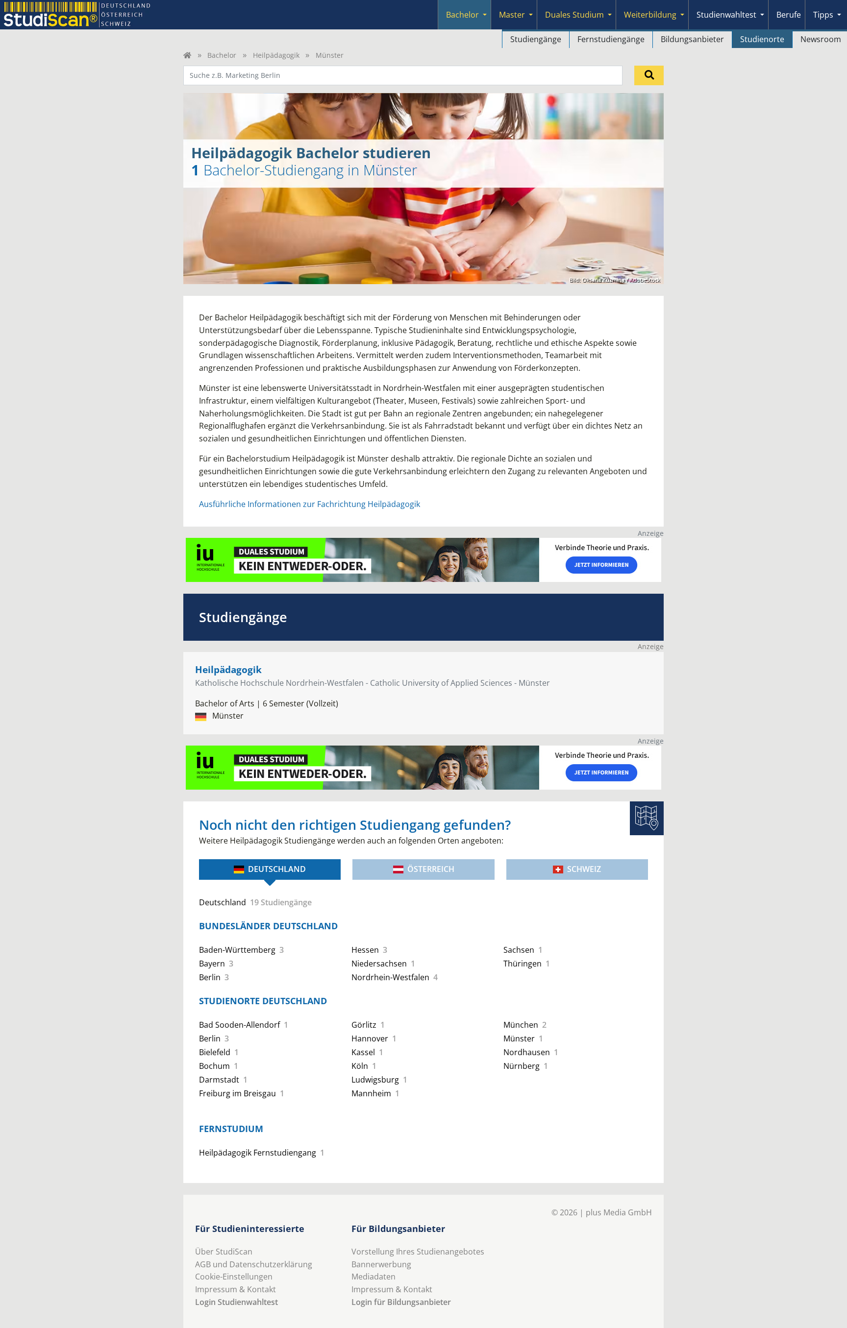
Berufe (788, 14)
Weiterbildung (650, 14)
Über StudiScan (223, 1251)
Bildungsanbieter (692, 39)
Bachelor (462, 14)
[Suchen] (649, 75)
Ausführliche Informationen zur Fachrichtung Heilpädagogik (309, 504)
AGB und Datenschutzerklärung (253, 1264)
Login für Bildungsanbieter (401, 1302)
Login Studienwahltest (236, 1302)
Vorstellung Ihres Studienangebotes (417, 1251)
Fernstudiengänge (611, 39)
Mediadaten (373, 1276)
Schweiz (584, 869)
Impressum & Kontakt (235, 1289)
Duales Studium (574, 14)
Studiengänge (535, 39)
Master (512, 14)
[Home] (187, 55)
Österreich (430, 869)
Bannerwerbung (381, 1264)
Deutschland (277, 869)
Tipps (823, 14)
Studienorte (762, 39)
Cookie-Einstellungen (234, 1276)
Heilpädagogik (276, 55)
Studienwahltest (726, 14)
